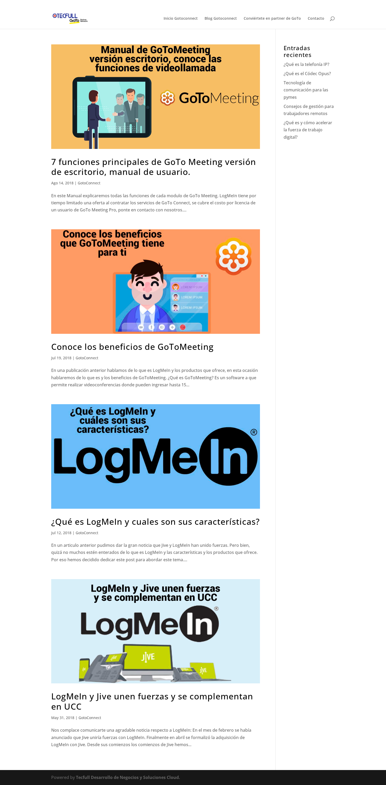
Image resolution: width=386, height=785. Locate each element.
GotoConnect (89, 182)
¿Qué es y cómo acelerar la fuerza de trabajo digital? (308, 130)
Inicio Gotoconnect (181, 19)
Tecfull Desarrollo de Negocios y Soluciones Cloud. (128, 777)
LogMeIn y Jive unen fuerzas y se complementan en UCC (152, 701)
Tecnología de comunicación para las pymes (306, 90)
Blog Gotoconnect (221, 19)
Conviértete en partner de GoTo (272, 19)
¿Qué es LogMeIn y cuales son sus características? (155, 521)
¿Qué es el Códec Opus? (307, 73)
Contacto (316, 19)
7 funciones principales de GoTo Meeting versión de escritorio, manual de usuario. (153, 166)
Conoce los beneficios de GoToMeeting (132, 346)
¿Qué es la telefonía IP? (306, 64)
